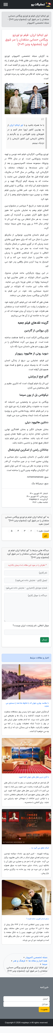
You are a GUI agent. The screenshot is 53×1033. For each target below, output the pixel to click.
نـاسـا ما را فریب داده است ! (37, 918)
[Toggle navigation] (6, 4)
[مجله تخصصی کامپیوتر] (40, 4)
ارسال (44, 639)
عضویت (44, 1009)
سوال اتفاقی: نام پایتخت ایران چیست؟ (31, 625)
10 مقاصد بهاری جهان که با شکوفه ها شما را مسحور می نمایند (27, 705)
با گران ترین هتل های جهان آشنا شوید (34, 777)
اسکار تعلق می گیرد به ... (39, 847)
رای (45, 535)
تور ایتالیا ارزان (16, 125)
